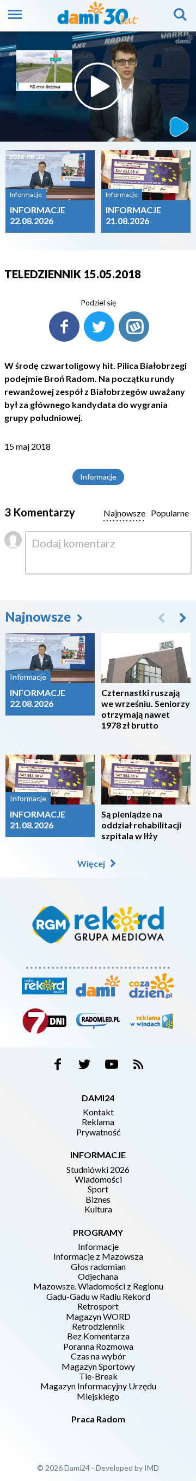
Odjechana (98, 1276)
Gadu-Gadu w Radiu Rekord (98, 1296)
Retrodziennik (98, 1326)
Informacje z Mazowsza (98, 1256)
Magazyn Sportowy (98, 1366)
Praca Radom (98, 1419)
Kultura (98, 1209)
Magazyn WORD (98, 1317)
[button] (183, 617)
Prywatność (98, 1132)
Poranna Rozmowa (98, 1346)
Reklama (98, 1122)
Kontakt (98, 1112)
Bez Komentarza (98, 1336)
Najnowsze (39, 616)
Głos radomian (98, 1267)
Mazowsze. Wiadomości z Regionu (98, 1286)
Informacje (98, 476)
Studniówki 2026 (98, 1169)
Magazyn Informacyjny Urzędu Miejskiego (98, 1391)
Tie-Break (98, 1376)
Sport (98, 1189)
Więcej (92, 863)
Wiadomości (98, 1179)
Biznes (98, 1199)
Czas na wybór (98, 1356)
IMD (151, 1467)
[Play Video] (98, 86)
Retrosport (98, 1306)
